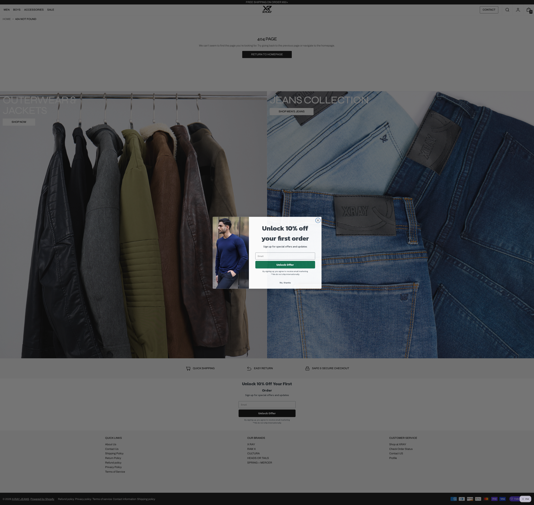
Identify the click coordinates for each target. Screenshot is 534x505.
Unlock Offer (285, 264)
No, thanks (285, 282)
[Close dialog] (318, 220)
